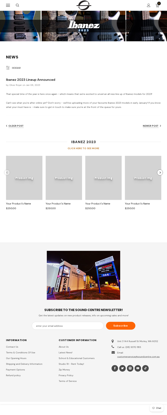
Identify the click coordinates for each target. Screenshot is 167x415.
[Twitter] (122, 368)
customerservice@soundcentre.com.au (138, 356)
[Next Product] (160, 172)
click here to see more (83, 148)
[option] (24, 184)
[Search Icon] (21, 5)
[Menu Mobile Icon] (8, 5)
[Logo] (84, 5)
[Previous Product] (7, 172)
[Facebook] (115, 368)
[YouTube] (138, 368)
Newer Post (151, 125)
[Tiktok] (145, 368)
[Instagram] (130, 368)
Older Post (16, 125)
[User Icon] (148, 5)
